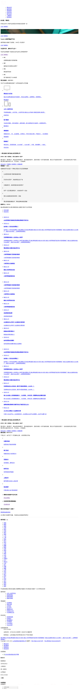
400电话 (9, 680)
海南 (5, 597)
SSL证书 (9, 682)
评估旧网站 (7, 572)
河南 (5, 605)
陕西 (5, 621)
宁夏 (5, 626)
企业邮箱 (9, 677)
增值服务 (9, 10)
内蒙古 (5, 633)
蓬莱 (5, 660)
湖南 (5, 608)
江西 (5, 644)
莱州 (5, 659)
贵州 (5, 616)
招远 (5, 613)
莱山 (5, 652)
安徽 (5, 641)
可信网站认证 (10, 687)
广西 (5, 612)
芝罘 (5, 647)
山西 (5, 631)
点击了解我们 (4, 26)
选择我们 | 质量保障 (17, 197)
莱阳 (5, 657)
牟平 (5, 650)
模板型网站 (10, 672)
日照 (5, 602)
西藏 (5, 620)
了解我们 (9, 15)
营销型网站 (10, 669)
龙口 (5, 655)
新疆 (5, 628)
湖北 (5, 607)
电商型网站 (10, 671)
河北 (5, 646)
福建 (5, 642)
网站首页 (9, 7)
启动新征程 (7, 579)
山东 (5, 629)
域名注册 (9, 678)
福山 (5, 649)
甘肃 (5, 623)
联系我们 (9, 17)
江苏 (5, 637)
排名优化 (9, 12)
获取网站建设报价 (5, 586)
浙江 (5, 639)
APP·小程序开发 (11, 667)
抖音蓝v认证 (10, 685)
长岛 (5, 654)
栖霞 (5, 599)
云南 (5, 618)
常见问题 (6, 255)
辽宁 (5, 634)
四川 (5, 615)
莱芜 (5, 603)
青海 (5, 625)
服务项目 (9, 9)
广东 (5, 610)
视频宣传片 (10, 683)
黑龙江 (5, 636)
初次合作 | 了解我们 (6, 197)
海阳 (5, 600)
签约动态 (9, 14)
